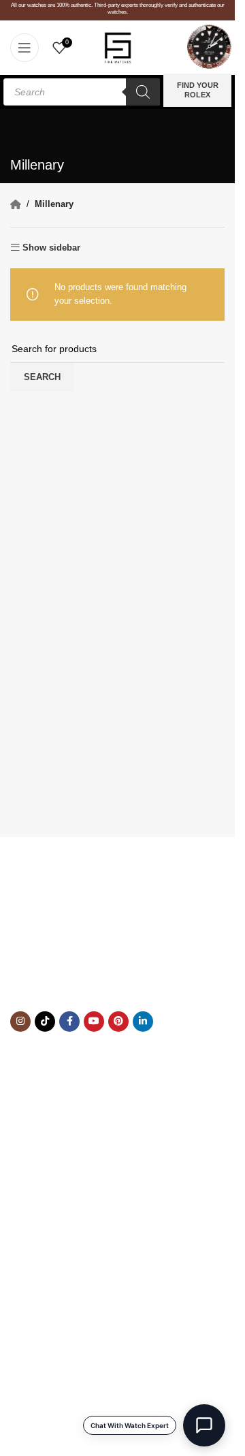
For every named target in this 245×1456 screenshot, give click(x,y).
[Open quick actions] (204, 1425)
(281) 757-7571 (86, 943)
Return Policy (36, 1255)
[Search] (143, 92)
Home (15, 204)
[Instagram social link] (20, 1021)
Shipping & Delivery (49, 1240)
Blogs (21, 1283)
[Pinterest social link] (118, 1021)
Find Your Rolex (197, 89)
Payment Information (51, 1269)
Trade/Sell (30, 1212)
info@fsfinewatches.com (88, 971)
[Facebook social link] (69, 1021)
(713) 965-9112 (111, 958)
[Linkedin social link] (143, 1021)
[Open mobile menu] (24, 47)
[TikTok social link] (45, 1021)
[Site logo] (118, 47)
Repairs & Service (46, 1198)
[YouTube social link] (94, 1021)
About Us (28, 1184)
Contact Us (32, 1227)
